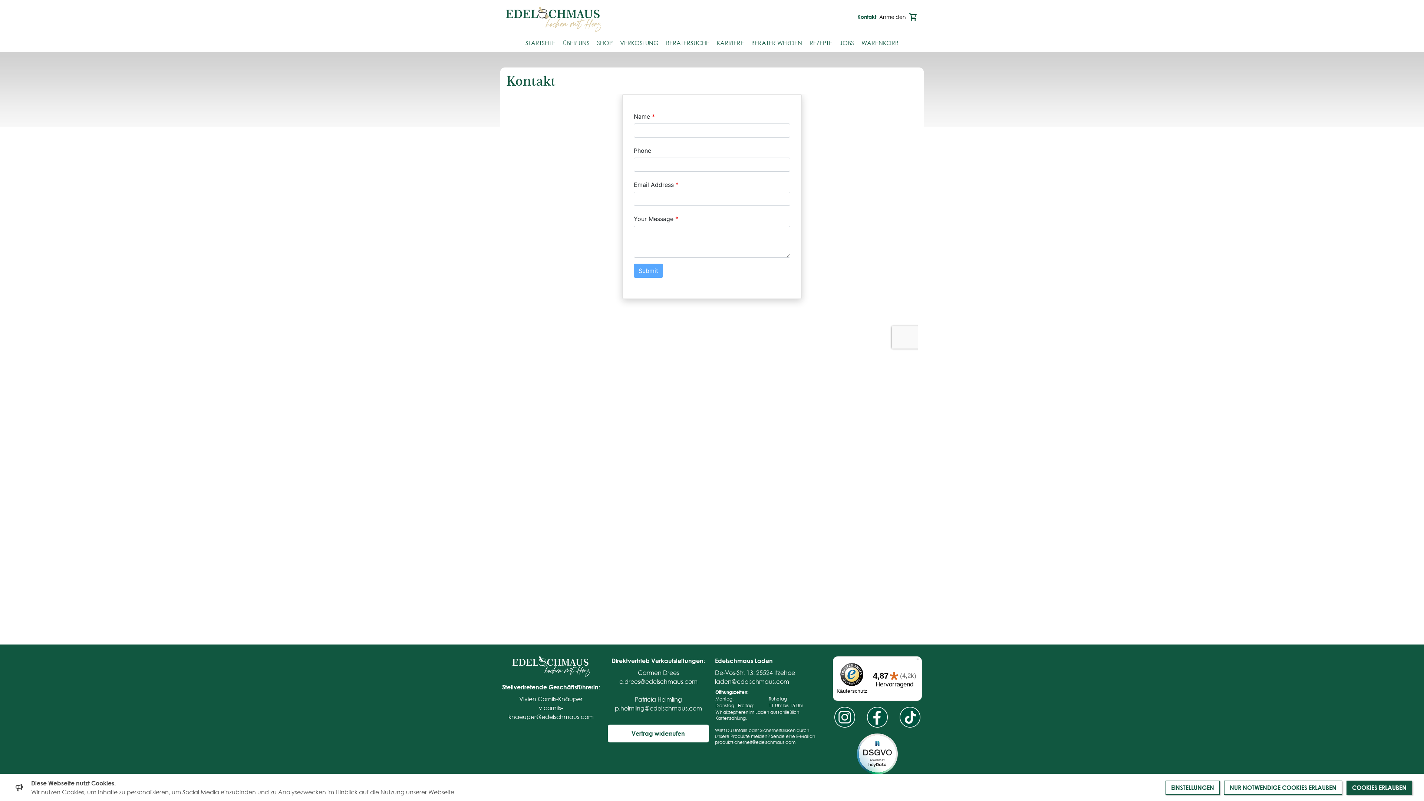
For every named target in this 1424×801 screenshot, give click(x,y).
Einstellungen (1192, 787)
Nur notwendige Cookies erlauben (1283, 787)
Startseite (540, 43)
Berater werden (776, 43)
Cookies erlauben (1379, 787)
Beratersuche (687, 43)
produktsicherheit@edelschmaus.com (755, 742)
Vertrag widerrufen (658, 733)
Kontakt (866, 17)
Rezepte (821, 43)
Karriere (730, 43)
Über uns (576, 43)
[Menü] (917, 660)
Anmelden (892, 17)
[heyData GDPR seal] (877, 754)
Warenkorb (880, 43)
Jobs (847, 43)
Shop (605, 43)
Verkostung (639, 43)
